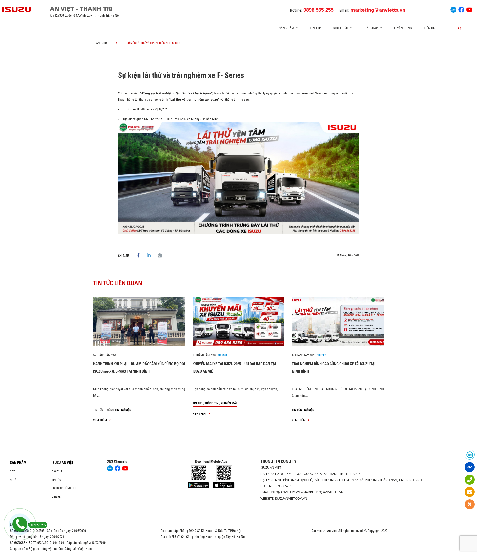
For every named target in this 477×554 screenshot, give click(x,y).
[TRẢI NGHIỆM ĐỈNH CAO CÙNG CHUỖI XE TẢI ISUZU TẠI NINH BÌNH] (338, 321)
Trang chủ (100, 43)
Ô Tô (12, 471)
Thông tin (112, 410)
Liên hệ (429, 28)
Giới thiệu (58, 471)
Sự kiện (126, 410)
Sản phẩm (18, 462)
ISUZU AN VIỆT (62, 462)
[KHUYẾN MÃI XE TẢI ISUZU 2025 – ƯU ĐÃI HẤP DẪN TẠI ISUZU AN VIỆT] (238, 321)
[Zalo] (453, 8)
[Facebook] (461, 8)
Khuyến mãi (229, 403)
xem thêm (100, 420)
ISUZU (264, 467)
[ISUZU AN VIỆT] (16, 9)
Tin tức (315, 28)
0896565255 (283, 486)
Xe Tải (13, 480)
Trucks (222, 355)
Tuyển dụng (403, 28)
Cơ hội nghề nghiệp (64, 488)
